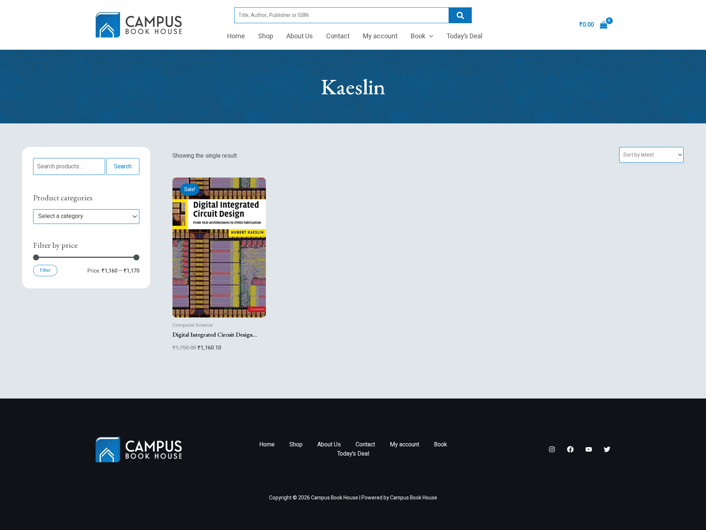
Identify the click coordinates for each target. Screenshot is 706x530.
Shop (265, 36)
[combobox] (86, 216)
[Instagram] (552, 449)
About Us (299, 36)
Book (418, 36)
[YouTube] (588, 449)
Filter (45, 270)
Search (460, 15)
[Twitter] (607, 449)
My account (380, 36)
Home (236, 36)
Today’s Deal (464, 36)
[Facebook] (570, 449)
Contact (338, 36)
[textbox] (82, 217)
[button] (429, 36)
